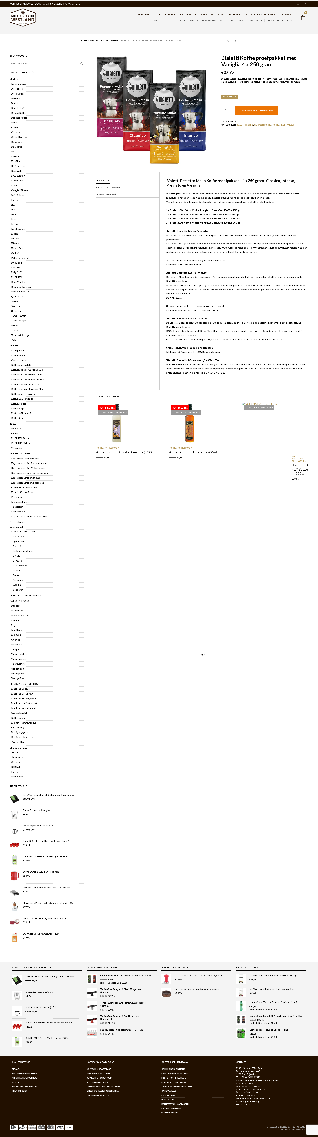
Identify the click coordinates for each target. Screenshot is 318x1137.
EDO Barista (18, 166)
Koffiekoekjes (18, 404)
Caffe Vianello (169, 1091)
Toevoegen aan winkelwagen (256, 110)
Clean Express (19, 137)
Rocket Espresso (20, 291)
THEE (168, 20)
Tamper (15, 649)
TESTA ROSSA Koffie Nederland (176, 1086)
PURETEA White (20, 443)
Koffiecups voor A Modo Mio (27, 370)
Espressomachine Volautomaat (28, 468)
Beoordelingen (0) (106, 194)
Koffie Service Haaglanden (175, 1104)
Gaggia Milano (19, 190)
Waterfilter (17, 742)
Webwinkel (144, 14)
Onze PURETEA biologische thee (103, 1091)
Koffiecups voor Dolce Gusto (26, 374)
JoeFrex (15, 224)
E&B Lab (16, 767)
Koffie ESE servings (22, 399)
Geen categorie (18, 522)
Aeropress (17, 89)
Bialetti (15, 103)
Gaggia (17, 585)
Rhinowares (18, 776)
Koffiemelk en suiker (22, 413)
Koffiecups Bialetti (21, 365)
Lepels (15, 625)
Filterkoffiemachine (22, 492)
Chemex (15, 132)
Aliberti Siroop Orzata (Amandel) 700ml (126, 452)
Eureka (15, 156)
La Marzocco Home (23, 551)
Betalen (16, 1069)
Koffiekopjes (18, 408)
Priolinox (16, 263)
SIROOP (194, 20)
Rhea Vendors (18, 282)
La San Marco (18, 84)
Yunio (14, 330)
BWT (14, 122)
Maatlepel (17, 630)
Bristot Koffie (296, 457)
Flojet (14, 185)
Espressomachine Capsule (25, 478)
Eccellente (17, 161)
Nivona (15, 238)
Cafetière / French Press (24, 487)
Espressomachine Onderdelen (27, 483)
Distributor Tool (20, 615)
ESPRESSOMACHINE (212, 20)
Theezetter (17, 448)
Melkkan (16, 635)
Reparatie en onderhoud (262, 14)
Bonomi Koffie (19, 118)
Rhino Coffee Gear (21, 287)
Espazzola (16, 171)
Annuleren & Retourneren (25, 1078)
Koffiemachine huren (209, 14)
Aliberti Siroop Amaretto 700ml (193, 452)
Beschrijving (103, 180)
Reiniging (16, 644)
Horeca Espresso (170, 1100)
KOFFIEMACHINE (20, 453)
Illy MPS (18, 561)
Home (84, 40)
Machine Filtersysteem (24, 698)
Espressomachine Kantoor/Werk (29, 516)
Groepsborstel (19, 713)
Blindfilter (17, 610)
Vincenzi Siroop (20, 335)
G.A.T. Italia (17, 195)
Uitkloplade (17, 673)
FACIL (16, 556)
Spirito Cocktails (170, 1113)
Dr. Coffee (16, 147)
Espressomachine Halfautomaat (29, 463)
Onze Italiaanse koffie (98, 1095)
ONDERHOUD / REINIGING (280, 20)
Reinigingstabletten (22, 737)
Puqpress (16, 267)
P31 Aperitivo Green (171, 1108)
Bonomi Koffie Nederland (174, 1082)
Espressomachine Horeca (25, 458)
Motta (14, 234)
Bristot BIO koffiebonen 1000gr (300, 469)
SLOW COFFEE (255, 20)
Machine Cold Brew (22, 694)
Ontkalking (17, 727)
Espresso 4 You (168, 1095)
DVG (13, 151)
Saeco (14, 301)
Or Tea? (15, 253)
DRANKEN (180, 20)
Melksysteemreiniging (23, 723)
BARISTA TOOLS (235, 20)
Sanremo (16, 306)
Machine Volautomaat (23, 708)
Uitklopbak (17, 669)
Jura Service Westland (98, 1073)
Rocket (16, 575)
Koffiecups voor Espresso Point (28, 379)
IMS (13, 214)
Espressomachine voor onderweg (29, 473)
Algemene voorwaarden (24, 1086)
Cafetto (15, 127)
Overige (15, 640)
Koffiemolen (18, 511)
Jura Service (234, 14)
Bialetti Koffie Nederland (174, 1073)
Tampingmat (18, 659)
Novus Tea (17, 248)
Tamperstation (19, 654)
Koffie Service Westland (175, 14)
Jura (13, 219)
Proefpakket (287, 125)
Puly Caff (16, 272)
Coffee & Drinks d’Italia (173, 1069)
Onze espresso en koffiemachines (103, 1086)
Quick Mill (17, 296)
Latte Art (16, 620)
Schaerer (16, 311)
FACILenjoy (18, 176)
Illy (13, 205)
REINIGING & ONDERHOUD (25, 684)
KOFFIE (157, 20)
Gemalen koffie (262, 125)
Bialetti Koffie (109, 40)
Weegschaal (18, 678)
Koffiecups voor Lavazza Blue (27, 389)
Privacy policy (19, 1091)
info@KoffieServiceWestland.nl (262, 1080)
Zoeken (81, 63)
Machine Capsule (20, 689)
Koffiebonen (299, 461)
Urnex (14, 325)
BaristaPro (17, 98)
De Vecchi (16, 142)
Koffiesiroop (111, 448)
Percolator (17, 497)
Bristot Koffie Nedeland (173, 1078)
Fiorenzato (17, 180)
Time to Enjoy (18, 316)
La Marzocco (18, 229)
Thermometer (18, 664)
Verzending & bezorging (24, 1073)
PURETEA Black (20, 438)
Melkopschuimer (20, 502)
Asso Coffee (17, 94)
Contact (288, 14)
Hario (14, 200)
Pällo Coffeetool (20, 258)
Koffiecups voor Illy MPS (25, 384)
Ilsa (13, 209)
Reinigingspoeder (21, 732)
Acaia (14, 752)
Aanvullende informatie (110, 187)
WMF (14, 340)
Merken (94, 40)
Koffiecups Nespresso (23, 394)
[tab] (127, 180)
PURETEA (17, 277)
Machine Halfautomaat (24, 703)
